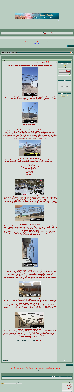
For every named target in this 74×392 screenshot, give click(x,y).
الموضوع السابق (39, 370)
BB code (71, 387)
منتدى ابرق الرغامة (68, 32)
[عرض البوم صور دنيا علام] (64, 360)
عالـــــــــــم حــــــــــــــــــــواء (58, 32)
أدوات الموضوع (14, 52)
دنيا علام (65, 63)
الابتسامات (71, 388)
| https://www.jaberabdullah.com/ (26, 340)
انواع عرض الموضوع (6, 52)
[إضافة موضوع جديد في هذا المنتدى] (71, 52)
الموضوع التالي (35, 370)
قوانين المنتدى (70, 391)
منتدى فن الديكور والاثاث (46, 32)
